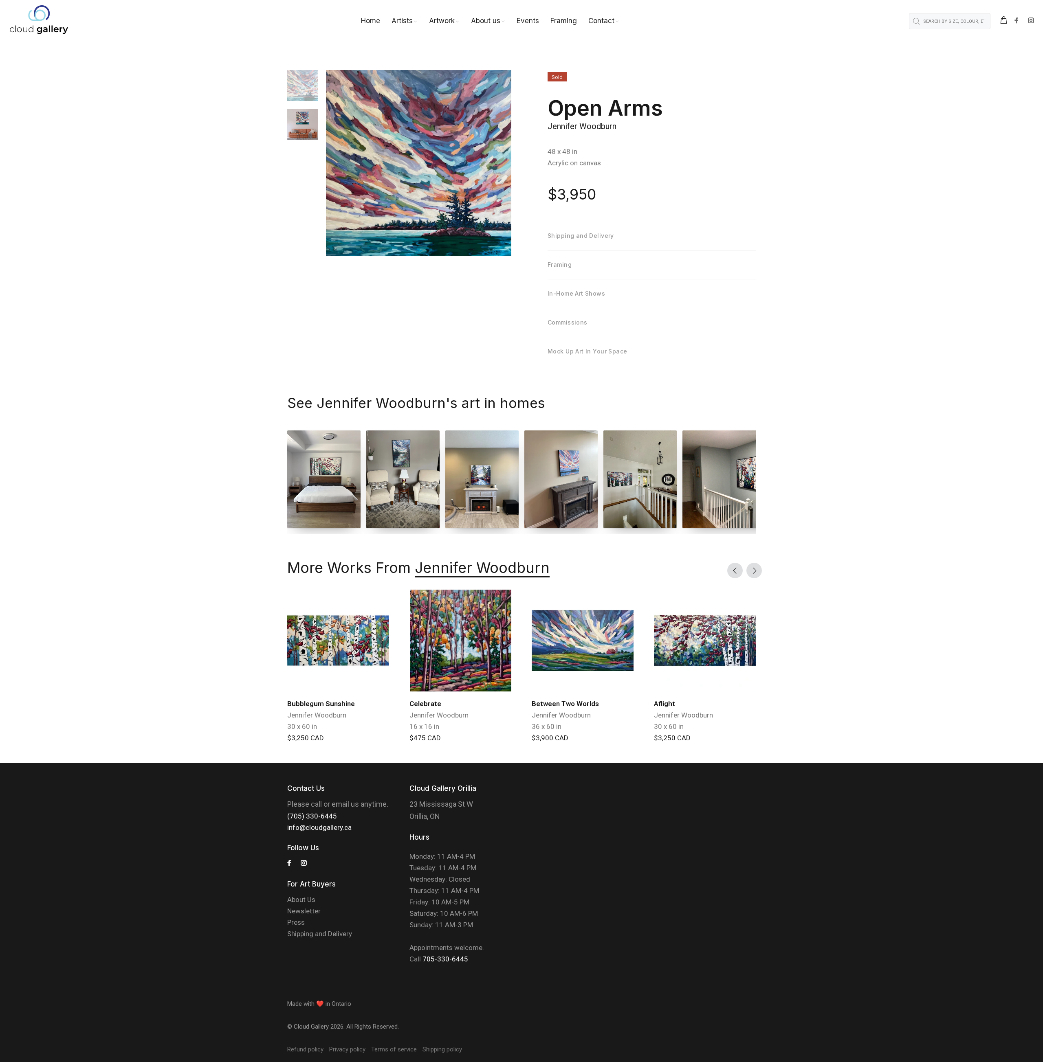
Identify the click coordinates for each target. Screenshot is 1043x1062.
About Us (301, 899)
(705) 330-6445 (312, 816)
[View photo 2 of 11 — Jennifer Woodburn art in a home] (403, 479)
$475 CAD (425, 738)
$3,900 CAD (550, 738)
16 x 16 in (424, 726)
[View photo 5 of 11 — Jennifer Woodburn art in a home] (640, 479)
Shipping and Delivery (319, 934)
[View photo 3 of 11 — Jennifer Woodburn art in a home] (482, 479)
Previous (735, 570)
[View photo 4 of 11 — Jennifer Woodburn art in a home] (561, 479)
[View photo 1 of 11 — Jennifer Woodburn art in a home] (324, 479)
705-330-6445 (445, 959)
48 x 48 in (562, 151)
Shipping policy (442, 1049)
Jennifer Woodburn (582, 126)
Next (754, 570)
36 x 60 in (546, 726)
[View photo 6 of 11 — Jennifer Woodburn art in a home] (747, 479)
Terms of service (394, 1049)
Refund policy (305, 1049)
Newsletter (304, 911)
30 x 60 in (302, 726)
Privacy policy (347, 1049)
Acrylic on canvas (574, 163)
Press (296, 922)
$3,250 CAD (305, 738)
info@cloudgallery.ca (319, 827)
